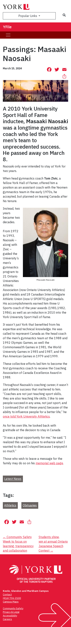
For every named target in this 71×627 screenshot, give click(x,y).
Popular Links (28, 16)
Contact (7, 594)
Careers (7, 619)
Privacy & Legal (11, 612)
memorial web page (49, 463)
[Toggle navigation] (8, 35)
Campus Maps (11, 601)
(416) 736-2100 (12, 598)
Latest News (12, 479)
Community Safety (13, 608)
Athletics (10, 505)
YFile (7, 26)
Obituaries (30, 505)
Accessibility (10, 615)
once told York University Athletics (26, 416)
